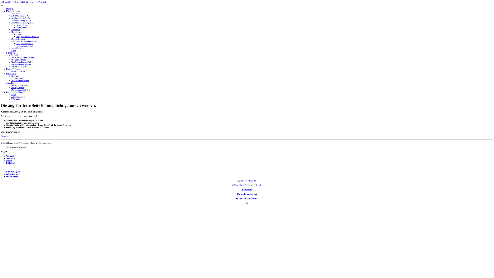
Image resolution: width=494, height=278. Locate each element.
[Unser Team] (17, 74)
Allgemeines (21, 25)
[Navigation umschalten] (2, 5)
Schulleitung (16, 13)
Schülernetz (11, 158)
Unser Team (11, 74)
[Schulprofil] (16, 53)
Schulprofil (10, 53)
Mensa (9, 161)
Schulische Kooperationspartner (24, 41)
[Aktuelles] (15, 83)
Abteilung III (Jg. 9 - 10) (21, 20)
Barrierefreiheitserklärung (247, 198)
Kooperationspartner (24, 43)
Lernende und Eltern (14, 92)
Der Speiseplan (17, 87)
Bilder (13, 50)
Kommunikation (18, 97)
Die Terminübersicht (19, 85)
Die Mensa (15, 32)
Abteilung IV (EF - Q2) (21, 23)
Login (18, 34)
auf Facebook (12, 176)
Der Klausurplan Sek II (20, 90)
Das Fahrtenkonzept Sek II (22, 64)
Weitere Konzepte (18, 67)
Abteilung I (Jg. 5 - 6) (20, 16)
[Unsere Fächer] (19, 69)
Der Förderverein (18, 39)
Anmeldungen (17, 48)
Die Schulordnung (18, 60)
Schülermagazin (13, 172)
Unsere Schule (12, 11)
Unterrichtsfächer (18, 71)
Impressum (247, 189)
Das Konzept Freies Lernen (22, 57)
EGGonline (16, 99)
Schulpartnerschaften (24, 46)
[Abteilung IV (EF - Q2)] (32, 23)
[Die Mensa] (21, 32)
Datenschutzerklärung (247, 194)
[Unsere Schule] (19, 11)
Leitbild (14, 55)
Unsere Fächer (12, 69)
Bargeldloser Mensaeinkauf (27, 37)
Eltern (13, 94)
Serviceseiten (21, 27)
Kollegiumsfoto (17, 78)
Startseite (10, 9)
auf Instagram (12, 174)
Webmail (10, 156)
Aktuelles (10, 83)
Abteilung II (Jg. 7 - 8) (20, 18)
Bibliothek (15, 30)
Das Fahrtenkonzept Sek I (21, 62)
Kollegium (15, 76)
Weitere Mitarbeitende (20, 81)
